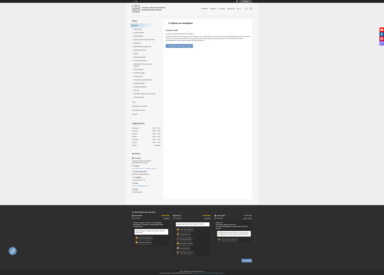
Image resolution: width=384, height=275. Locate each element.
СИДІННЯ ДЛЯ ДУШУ (140, 87)
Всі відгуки (246, 260)
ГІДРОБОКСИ (138, 29)
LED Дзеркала (138, 76)
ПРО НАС (222, 8)
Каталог (135, 25)
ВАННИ (136, 53)
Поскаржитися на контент (200, 273)
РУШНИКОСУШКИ (139, 83)
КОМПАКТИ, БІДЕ (139, 73)
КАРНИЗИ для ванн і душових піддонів (143, 65)
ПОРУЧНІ (136, 90)
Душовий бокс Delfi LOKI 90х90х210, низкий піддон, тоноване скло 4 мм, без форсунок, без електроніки (233, 233)
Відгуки (135, 114)
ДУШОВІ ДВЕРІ (138, 36)
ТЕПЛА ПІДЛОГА (139, 97)
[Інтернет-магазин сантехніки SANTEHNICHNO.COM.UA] (136, 9)
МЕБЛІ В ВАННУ (139, 69)
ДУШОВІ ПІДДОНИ (140, 57)
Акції (134, 102)
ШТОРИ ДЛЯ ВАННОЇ (140, 60)
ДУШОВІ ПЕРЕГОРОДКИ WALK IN (144, 39)
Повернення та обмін (139, 106)
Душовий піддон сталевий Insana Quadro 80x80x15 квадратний (150, 231)
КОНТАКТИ (231, 8)
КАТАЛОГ (213, 8)
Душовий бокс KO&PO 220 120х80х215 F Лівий (190, 224)
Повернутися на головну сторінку (180, 46)
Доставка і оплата (138, 110)
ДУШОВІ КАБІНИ (139, 32)
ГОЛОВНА (204, 8)
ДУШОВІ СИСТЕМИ (140, 50)
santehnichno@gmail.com (140, 186)
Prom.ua (201, 271)
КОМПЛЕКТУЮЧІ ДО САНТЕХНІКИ (144, 94)
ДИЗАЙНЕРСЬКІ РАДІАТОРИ (142, 46)
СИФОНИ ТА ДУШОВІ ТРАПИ (143, 80)
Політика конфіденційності (216, 273)
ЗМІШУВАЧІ (137, 43)
